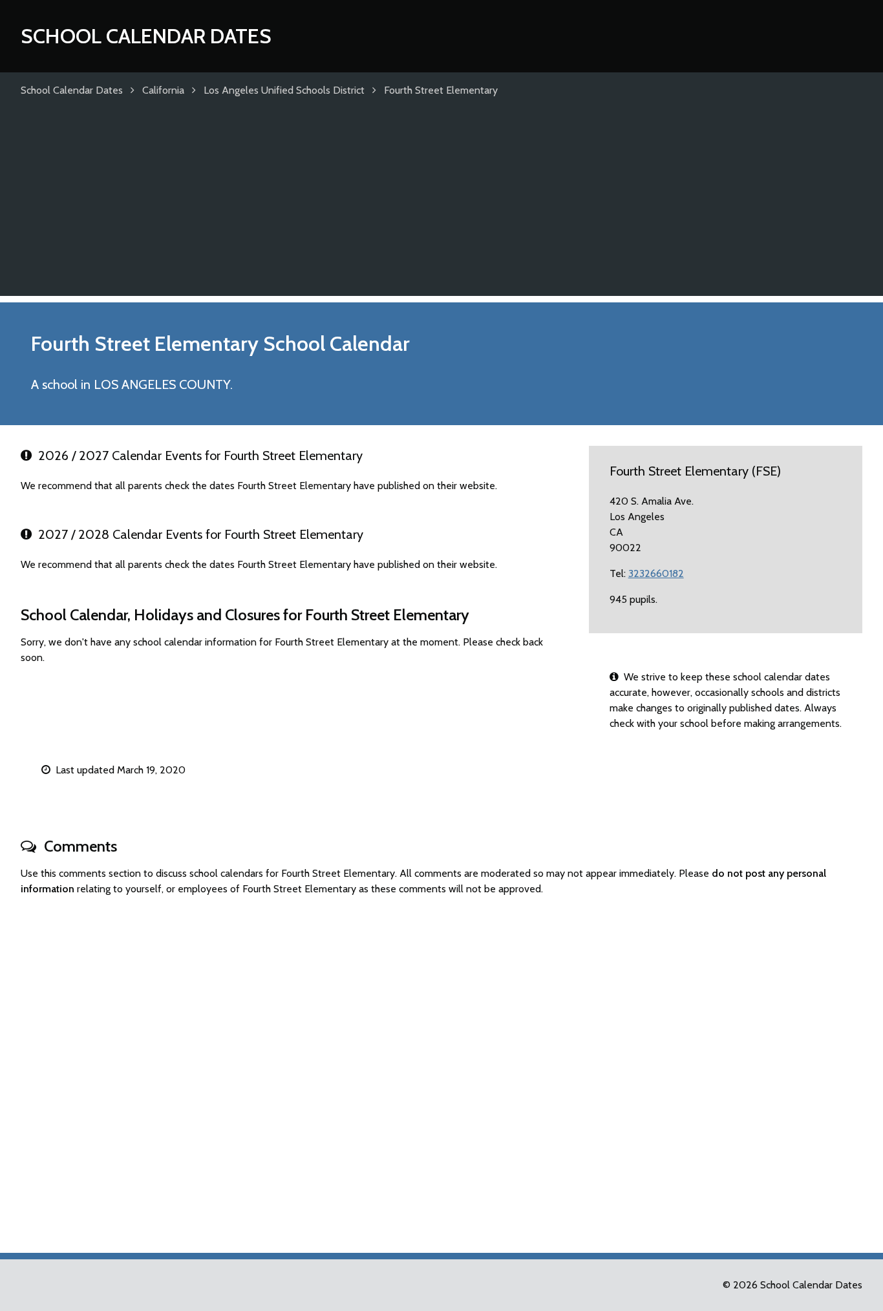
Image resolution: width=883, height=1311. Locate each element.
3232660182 (656, 573)
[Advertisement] (441, 205)
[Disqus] (441, 1068)
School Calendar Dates (146, 35)
